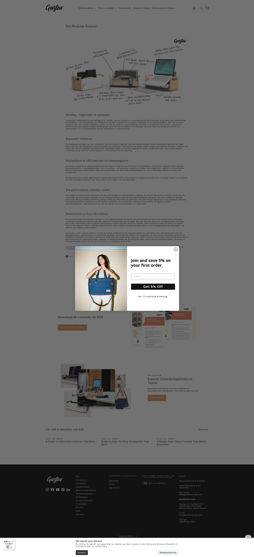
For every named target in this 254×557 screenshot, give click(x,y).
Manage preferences (168, 553)
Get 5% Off (153, 286)
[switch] (9, 546)
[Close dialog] (176, 250)
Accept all (82, 553)
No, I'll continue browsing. (153, 296)
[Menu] (13, 540)
